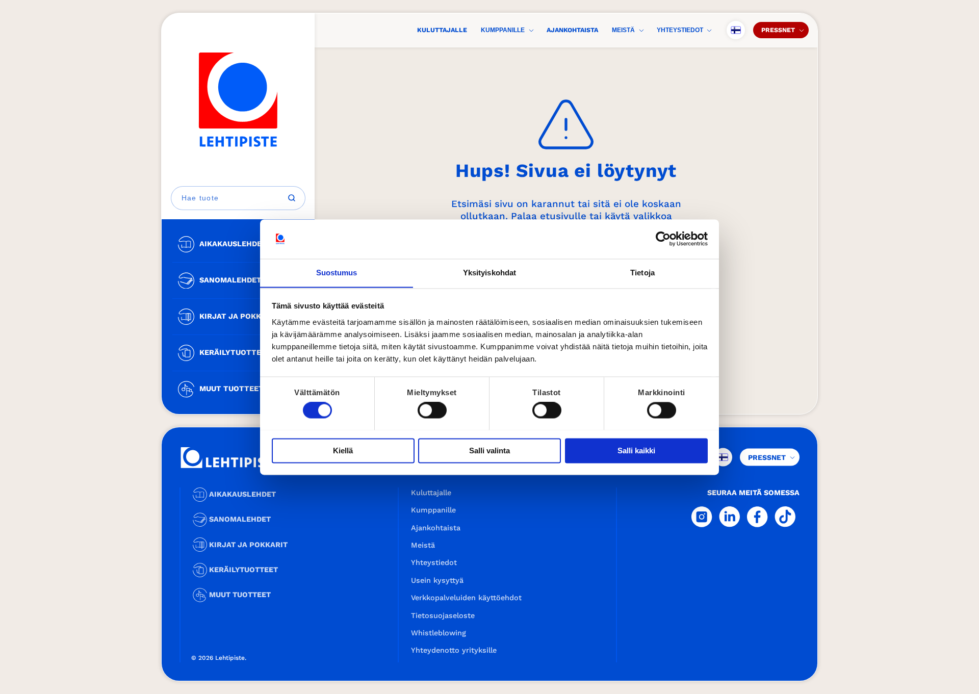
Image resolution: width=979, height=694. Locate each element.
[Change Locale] (736, 30)
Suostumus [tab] (336, 272)
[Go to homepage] (238, 100)
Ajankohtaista (572, 30)
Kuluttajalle (442, 30)
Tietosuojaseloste (443, 615)
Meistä (623, 30)
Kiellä (343, 450)
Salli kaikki (636, 450)
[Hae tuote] (291, 198)
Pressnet (778, 30)
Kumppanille (503, 30)
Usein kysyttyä (437, 580)
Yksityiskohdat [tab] (489, 272)
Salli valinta (489, 450)
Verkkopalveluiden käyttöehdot (466, 598)
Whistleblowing (438, 633)
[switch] (432, 410)
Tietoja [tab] (642, 272)
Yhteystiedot (680, 30)
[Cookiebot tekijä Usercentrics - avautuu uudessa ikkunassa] (663, 238)
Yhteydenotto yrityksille (454, 650)
